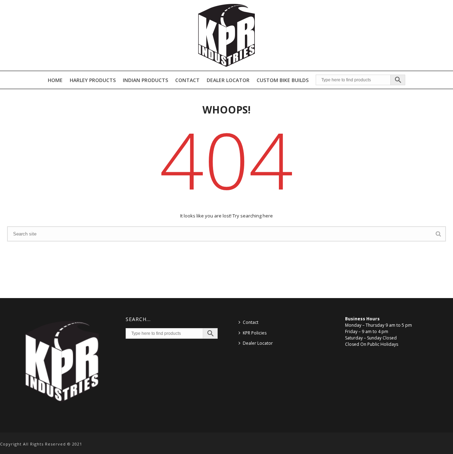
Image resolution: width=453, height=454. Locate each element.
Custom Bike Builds (283, 80)
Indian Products (145, 80)
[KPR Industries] (226, 35)
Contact (187, 80)
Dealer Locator (228, 80)
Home (55, 80)
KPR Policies (254, 333)
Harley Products (93, 80)
